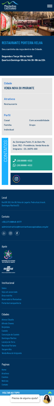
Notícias (5, 380)
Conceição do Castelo (10, 334)
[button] (27, 58)
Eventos (5, 377)
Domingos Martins (9, 338)
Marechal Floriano (9, 345)
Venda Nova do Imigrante (12, 353)
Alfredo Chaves (8, 323)
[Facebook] (17, 233)
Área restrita (7, 295)
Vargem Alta (7, 349)
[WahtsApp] (4, 233)
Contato (5, 384)
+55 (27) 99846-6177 (11, 221)
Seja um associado (9, 291)
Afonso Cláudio (8, 319)
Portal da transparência (11, 303)
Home (4, 369)
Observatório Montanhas (11, 299)
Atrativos (5, 373)
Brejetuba (6, 326)
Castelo (5, 330)
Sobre (4, 288)
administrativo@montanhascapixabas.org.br (25, 226)
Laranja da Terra (8, 341)
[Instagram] (10, 233)
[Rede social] (16, 178)
